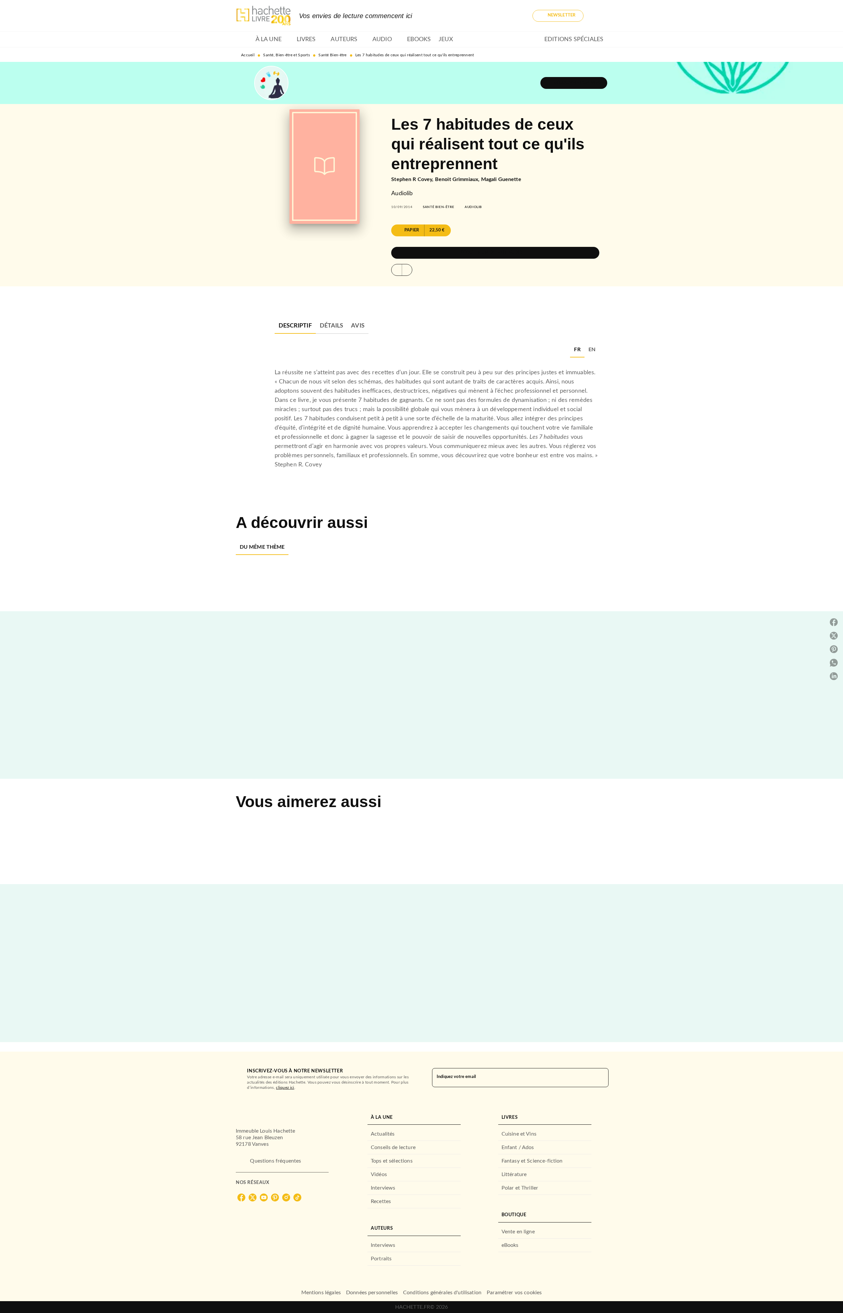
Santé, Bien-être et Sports (286, 55)
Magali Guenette (501, 179)
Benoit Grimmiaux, (458, 179)
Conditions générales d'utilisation (442, 1292)
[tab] (244, 39)
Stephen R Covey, (413, 179)
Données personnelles (372, 1292)
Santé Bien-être (332, 55)
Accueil (248, 55)
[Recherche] (599, 16)
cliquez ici (285, 1088)
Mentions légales (321, 1292)
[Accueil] (263, 15)
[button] (558, 16)
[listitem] (241, 1197)
